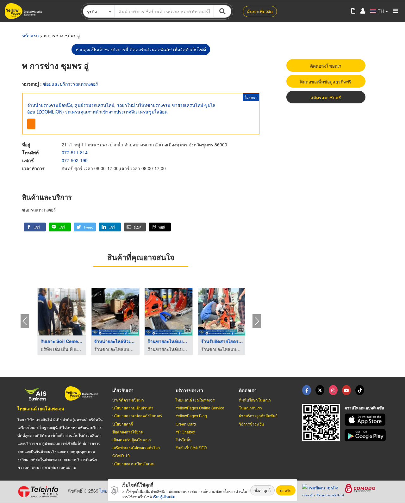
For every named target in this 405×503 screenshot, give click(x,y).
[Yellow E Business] (306, 390)
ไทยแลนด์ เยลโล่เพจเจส (40, 408)
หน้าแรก (30, 35)
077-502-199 (75, 160)
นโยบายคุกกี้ (122, 423)
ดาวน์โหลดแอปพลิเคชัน (364, 408)
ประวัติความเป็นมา (128, 399)
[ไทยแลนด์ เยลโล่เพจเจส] (319, 390)
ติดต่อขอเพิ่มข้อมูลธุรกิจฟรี (326, 81)
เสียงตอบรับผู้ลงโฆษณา (131, 439)
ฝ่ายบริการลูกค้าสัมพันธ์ (258, 415)
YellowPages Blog (191, 415)
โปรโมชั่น (183, 439)
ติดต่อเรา (248, 390)
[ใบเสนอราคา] (353, 11)
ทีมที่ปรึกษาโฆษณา (255, 399)
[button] (35, 227)
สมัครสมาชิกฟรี (325, 97)
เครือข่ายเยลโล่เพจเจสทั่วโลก (136, 447)
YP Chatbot (185, 431)
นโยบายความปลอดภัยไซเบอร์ (137, 415)
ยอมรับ (285, 490)
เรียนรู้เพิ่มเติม (164, 496)
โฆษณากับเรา (250, 407)
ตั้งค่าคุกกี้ (262, 490)
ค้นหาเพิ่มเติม (260, 11)
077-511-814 (75, 152)
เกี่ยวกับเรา (123, 390)
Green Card (186, 423)
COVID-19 (121, 455)
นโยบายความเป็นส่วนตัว (132, 407)
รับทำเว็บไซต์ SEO (191, 447)
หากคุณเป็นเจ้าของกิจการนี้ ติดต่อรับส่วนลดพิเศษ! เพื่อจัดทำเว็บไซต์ (141, 49)
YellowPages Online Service (200, 407)
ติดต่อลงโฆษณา (325, 66)
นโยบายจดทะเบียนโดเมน (133, 463)
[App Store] (366, 420)
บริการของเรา (189, 390)
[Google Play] (366, 435)
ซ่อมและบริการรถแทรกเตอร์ (70, 84)
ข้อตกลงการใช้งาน (127, 431)
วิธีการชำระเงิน (251, 423)
